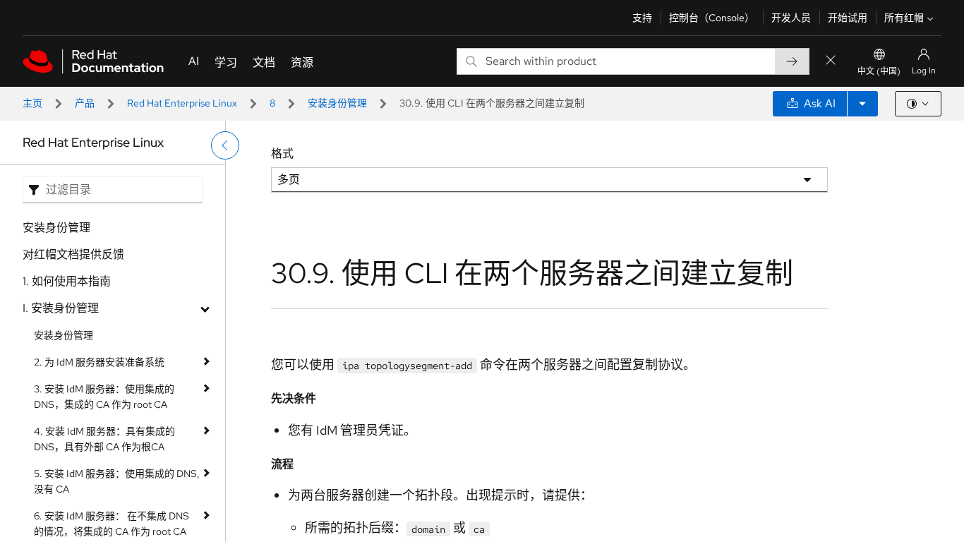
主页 (32, 103)
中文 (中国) (878, 71)
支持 (642, 17)
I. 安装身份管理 (61, 308)
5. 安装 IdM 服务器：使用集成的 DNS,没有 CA (117, 481)
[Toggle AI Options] (862, 103)
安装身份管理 (337, 103)
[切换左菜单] (225, 145)
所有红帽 (904, 17)
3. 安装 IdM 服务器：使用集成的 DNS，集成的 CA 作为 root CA (104, 397)
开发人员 (791, 17)
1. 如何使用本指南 (67, 281)
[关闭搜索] (831, 61)
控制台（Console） (711, 17)
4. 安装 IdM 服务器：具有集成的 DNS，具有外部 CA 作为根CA (104, 439)
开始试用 (847, 17)
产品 (85, 103)
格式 (282, 153)
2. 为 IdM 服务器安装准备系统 (99, 362)
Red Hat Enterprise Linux (182, 103)
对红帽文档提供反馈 (73, 254)
